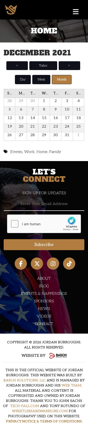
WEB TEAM (71, 385)
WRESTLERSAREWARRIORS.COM (40, 411)
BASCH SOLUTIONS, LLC (24, 380)
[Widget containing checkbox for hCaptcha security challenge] (44, 224)
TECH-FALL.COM (24, 406)
